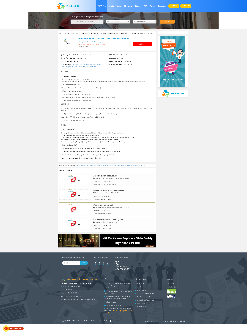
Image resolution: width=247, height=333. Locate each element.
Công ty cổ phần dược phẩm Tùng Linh (91, 42)
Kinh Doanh (140, 33)
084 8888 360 (122, 269)
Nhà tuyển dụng (115, 6)
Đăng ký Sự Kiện (141, 306)
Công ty (77, 299)
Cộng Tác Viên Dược (128, 33)
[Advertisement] (35, 328)
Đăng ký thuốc (116, 33)
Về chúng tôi (140, 283)
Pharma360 (81, 321)
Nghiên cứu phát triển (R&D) (101, 33)
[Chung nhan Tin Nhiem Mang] (175, 296)
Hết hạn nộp (142, 44)
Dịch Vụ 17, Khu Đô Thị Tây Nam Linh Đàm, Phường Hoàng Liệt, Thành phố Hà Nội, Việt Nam (118, 286)
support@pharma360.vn (113, 305)
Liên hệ (139, 287)
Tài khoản (171, 283)
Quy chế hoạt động (142, 290)
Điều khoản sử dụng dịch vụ (145, 297)
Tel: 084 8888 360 (111, 302)
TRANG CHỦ (146, 321)
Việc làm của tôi (173, 287)
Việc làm (101, 6)
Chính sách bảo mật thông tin (145, 293)
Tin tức (152, 6)
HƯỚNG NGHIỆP (174, 321)
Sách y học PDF (141, 6)
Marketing (88, 33)
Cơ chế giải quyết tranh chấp (145, 300)
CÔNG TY (165, 321)
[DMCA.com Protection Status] (175, 291)
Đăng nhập (185, 6)
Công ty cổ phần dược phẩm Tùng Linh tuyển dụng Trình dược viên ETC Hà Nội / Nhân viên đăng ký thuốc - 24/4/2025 (110, 165)
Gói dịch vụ (128, 6)
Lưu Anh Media (104, 321)
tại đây (108, 313)
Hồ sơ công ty (141, 303)
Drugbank (161, 6)
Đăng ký (173, 6)
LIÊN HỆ (182, 321)
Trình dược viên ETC (92, 67)
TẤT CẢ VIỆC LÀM (156, 321)
